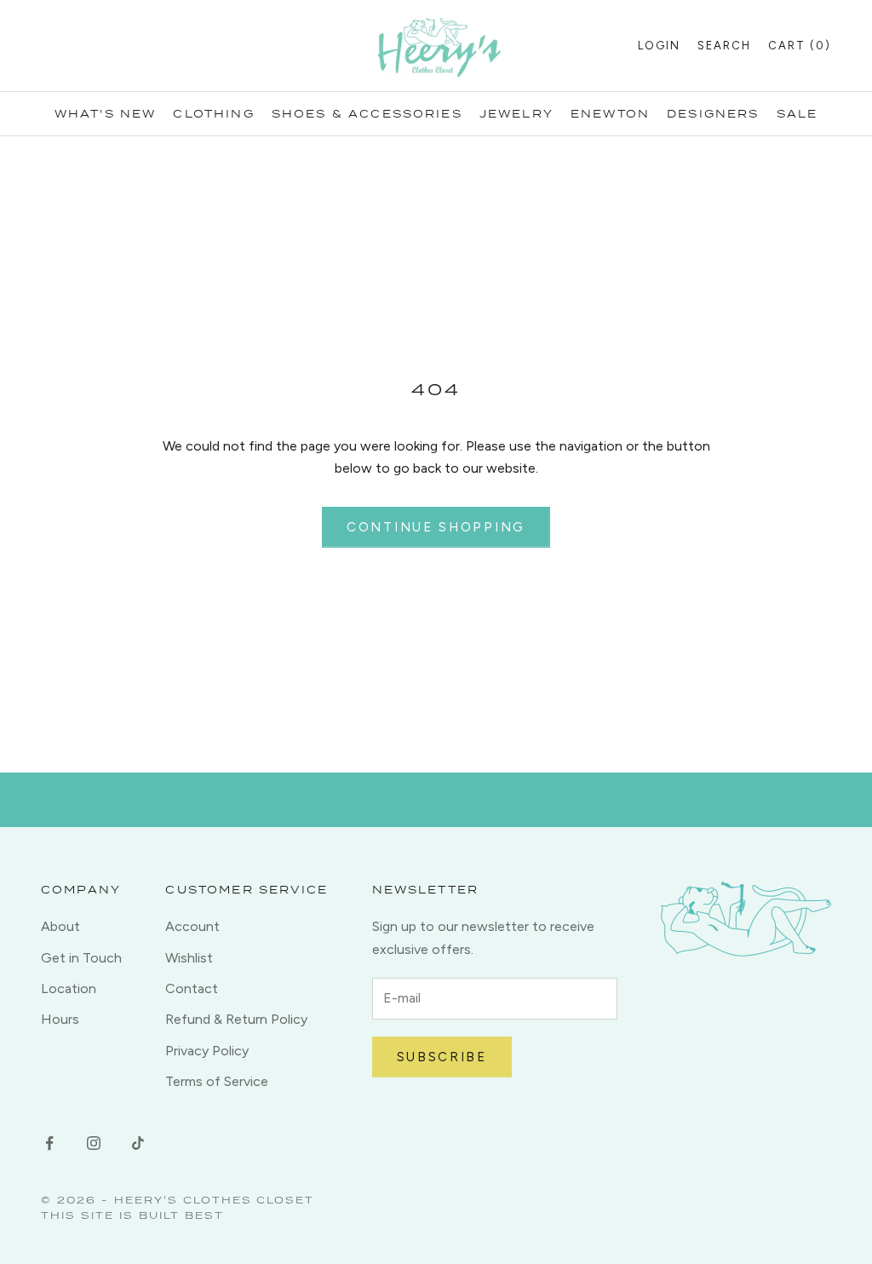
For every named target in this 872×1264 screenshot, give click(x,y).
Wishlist (189, 958)
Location (68, 988)
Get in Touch (81, 958)
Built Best (181, 1215)
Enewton (610, 113)
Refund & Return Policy (236, 1019)
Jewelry (516, 113)
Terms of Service (216, 1081)
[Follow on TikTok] (137, 1143)
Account (192, 926)
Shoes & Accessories (367, 113)
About (60, 926)
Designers (713, 113)
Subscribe (442, 1057)
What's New (105, 113)
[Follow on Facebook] (49, 1143)
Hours (60, 1019)
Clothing (213, 113)
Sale (797, 113)
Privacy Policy (207, 1051)
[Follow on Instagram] (93, 1143)
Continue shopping (436, 527)
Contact (191, 988)
